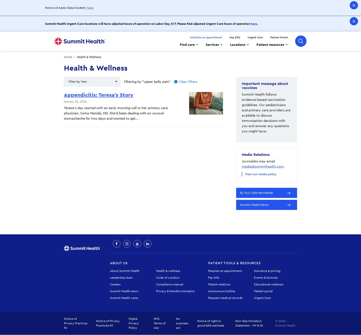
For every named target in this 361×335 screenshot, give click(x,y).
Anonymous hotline (221, 291)
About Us (119, 263)
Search (300, 41)
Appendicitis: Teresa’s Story (98, 95)
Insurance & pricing (267, 270)
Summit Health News (254, 204)
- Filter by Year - (78, 81)
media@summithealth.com (263, 166)
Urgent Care (255, 37)
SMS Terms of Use (159, 323)
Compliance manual (169, 284)
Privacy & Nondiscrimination (175, 291)
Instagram (127, 243)
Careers (115, 284)
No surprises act (182, 323)
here (90, 7)
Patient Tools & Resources (234, 263)
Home (80, 41)
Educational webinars (269, 284)
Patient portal (263, 291)
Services (212, 44)
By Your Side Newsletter (256, 192)
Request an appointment (225, 270)
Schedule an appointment (206, 37)
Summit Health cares (124, 298)
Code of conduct (168, 277)
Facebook (116, 243)
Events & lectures (266, 277)
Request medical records (225, 298)
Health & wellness (168, 270)
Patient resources (270, 44)
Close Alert (354, 5)
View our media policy (260, 174)
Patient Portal (279, 37)
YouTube (137, 243)
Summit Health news (124, 291)
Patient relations (219, 284)
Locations (237, 44)
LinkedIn (147, 243)
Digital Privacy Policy (134, 323)
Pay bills (235, 37)
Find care (187, 44)
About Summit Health (125, 270)
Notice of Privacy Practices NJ (75, 323)
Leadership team (121, 277)
